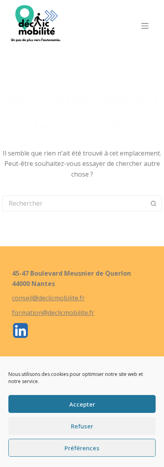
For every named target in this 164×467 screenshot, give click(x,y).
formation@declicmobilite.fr (53, 312)
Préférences (82, 448)
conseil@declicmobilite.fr (48, 298)
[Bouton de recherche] (154, 203)
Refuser (82, 426)
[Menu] (144, 25)
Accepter (82, 404)
